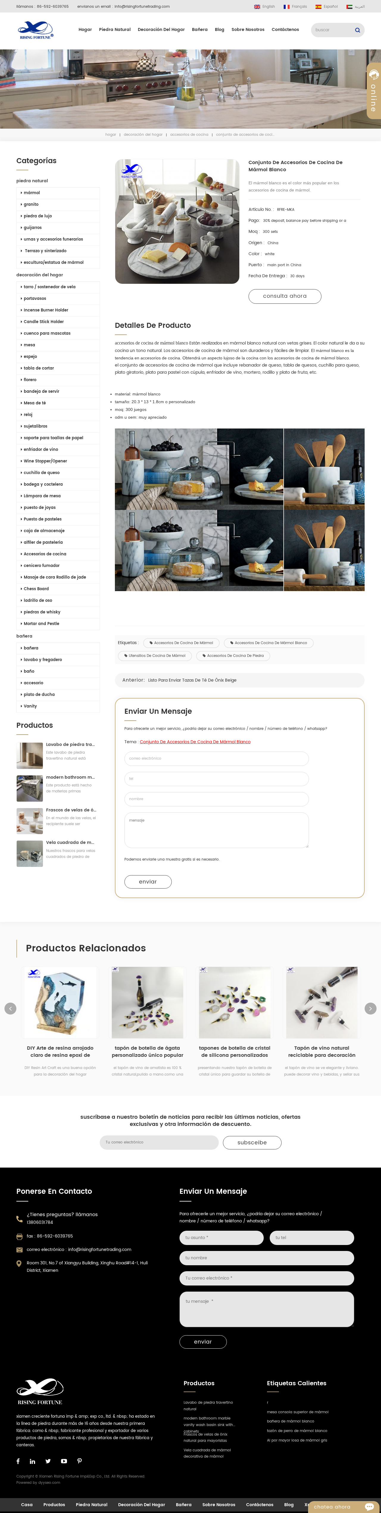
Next (371, 1009)
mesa (29, 345)
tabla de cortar (39, 368)
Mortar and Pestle (41, 624)
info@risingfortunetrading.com (142, 7)
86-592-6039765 (53, 7)
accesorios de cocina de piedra (235, 656)
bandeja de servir (41, 392)
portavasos (35, 299)
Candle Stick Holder (44, 322)
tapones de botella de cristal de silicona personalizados (234, 1052)
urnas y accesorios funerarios (53, 239)
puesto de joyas (40, 508)
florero (30, 380)
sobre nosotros (248, 29)
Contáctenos (285, 29)
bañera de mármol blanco (290, 1421)
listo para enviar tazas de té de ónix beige (192, 680)
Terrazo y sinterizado (45, 251)
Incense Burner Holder (46, 310)
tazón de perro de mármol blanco (297, 1431)
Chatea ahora (332, 1507)
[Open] (374, 102)
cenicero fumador (42, 566)
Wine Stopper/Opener (45, 461)
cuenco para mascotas (47, 334)
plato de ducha (39, 695)
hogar (85, 29)
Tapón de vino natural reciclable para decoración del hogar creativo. (321, 1052)
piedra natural (115, 29)
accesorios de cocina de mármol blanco (271, 643)
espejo (30, 357)
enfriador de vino (41, 450)
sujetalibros (35, 426)
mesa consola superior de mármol (298, 1412)
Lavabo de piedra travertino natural (71, 744)
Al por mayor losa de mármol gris (297, 1440)
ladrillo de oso (38, 601)
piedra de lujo (38, 216)
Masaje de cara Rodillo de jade (55, 577)
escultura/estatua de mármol (54, 263)
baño (29, 672)
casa (27, 1504)
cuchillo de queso (42, 473)
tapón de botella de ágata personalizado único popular (147, 1052)
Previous (10, 1009)
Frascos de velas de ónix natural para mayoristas (71, 810)
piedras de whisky (42, 612)
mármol (32, 193)
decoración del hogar (161, 29)
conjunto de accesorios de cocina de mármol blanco (195, 741)
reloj (28, 415)
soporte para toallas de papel (53, 438)
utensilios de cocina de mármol (157, 656)
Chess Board (36, 589)
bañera (200, 29)
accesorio (33, 683)
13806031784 (40, 1222)
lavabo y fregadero (43, 660)
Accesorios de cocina (189, 135)
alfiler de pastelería (43, 543)
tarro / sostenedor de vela (50, 287)
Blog (219, 29)
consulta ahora (285, 296)
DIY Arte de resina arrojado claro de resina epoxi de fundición (60, 1052)
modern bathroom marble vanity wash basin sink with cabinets (71, 777)
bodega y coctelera (43, 485)
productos (54, 1504)
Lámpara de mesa (42, 496)
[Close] (374, 144)
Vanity (30, 706)
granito (31, 205)
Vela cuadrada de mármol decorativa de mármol (71, 842)
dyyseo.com (49, 1483)
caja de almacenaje (44, 531)
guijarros (33, 228)
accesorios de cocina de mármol (183, 643)
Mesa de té (35, 403)
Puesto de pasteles (43, 519)
